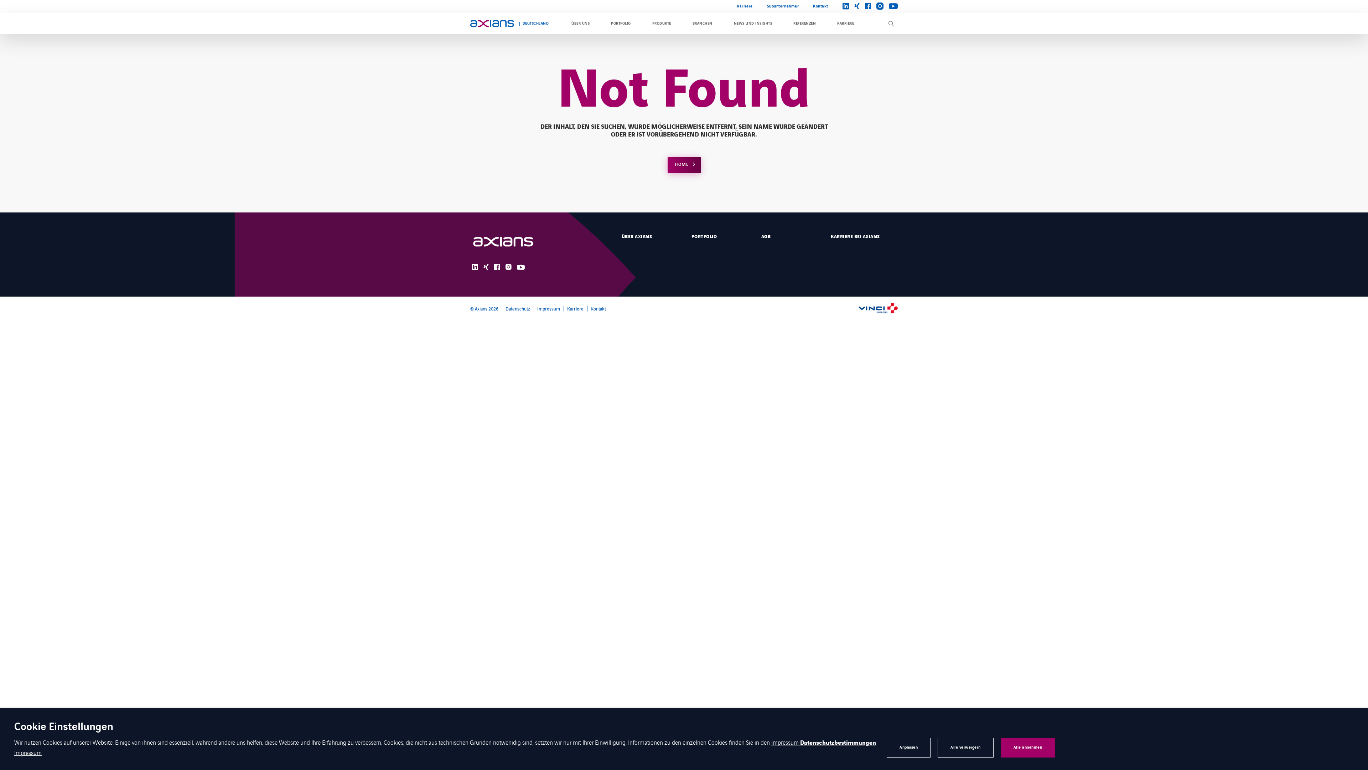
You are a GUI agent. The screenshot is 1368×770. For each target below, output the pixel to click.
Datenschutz (518, 308)
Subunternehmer (783, 6)
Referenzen (804, 23)
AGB (766, 237)
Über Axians (637, 237)
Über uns (580, 23)
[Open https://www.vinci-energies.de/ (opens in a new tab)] (878, 309)
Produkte (661, 23)
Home (682, 164)
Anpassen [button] (909, 747)
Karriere (744, 6)
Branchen (702, 23)
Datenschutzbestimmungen (838, 743)
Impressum (548, 308)
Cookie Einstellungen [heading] (63, 727)
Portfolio (621, 23)
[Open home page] (492, 23)
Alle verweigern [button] (965, 747)
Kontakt (820, 6)
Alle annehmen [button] (1028, 747)
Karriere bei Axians (855, 237)
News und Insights (753, 23)
